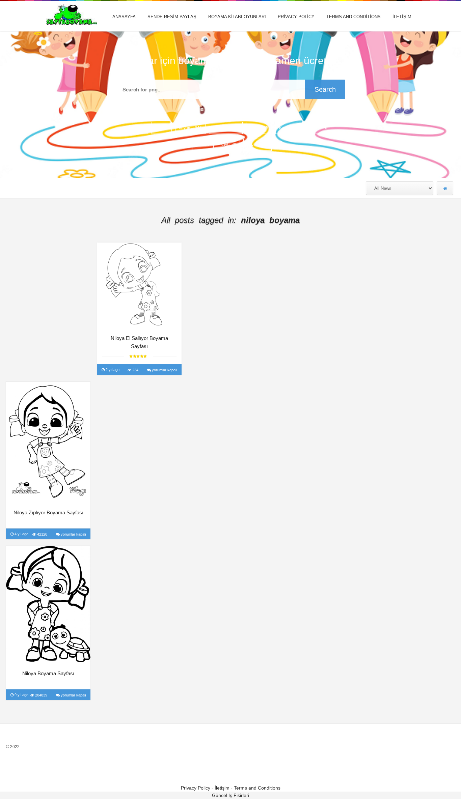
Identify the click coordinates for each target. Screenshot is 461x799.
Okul (203, 144)
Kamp (287, 127)
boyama (190, 127)
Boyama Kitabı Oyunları (237, 16)
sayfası (257, 144)
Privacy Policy (296, 16)
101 (161, 127)
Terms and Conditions (353, 16)
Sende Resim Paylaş (171, 16)
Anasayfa (124, 16)
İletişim (401, 16)
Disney (259, 127)
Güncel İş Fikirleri (230, 795)
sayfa (228, 144)
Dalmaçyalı (226, 127)
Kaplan (316, 127)
